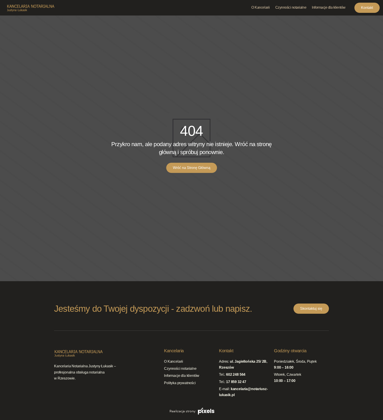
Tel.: (232, 375)
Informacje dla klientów (181, 376)
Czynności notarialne (180, 369)
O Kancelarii (173, 361)
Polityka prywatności (180, 383)
